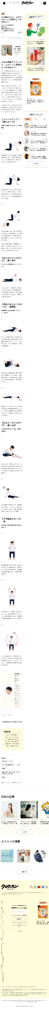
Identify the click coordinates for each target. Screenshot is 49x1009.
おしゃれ (1, 916)
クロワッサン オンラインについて (7, 986)
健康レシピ (1, 968)
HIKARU (4, 761)
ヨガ (18, 764)
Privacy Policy (34, 1001)
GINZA (20, 1000)
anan (3, 1000)
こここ (16, 1001)
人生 (3, 942)
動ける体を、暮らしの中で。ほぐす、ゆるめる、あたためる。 (11, 773)
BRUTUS (6, 1000)
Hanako (24, 1000)
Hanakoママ (40, 1000)
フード (1, 927)
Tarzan (32, 1000)
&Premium (28, 1000)
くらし (3, 922)
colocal (35, 1000)
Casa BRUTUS (15, 1000)
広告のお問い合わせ (23, 986)
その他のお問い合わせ (32, 986)
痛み (3, 777)
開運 (1, 939)
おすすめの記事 (1, 949)
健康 (3, 13)
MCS (19, 1001)
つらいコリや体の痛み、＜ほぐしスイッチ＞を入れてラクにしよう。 (12, 736)
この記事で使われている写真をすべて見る (12, 721)
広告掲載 (29, 1001)
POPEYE (10, 1000)
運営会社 (16, 986)
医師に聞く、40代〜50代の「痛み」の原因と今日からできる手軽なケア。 (12, 745)
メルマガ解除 (19, 931)
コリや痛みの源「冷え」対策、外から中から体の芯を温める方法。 (12, 741)
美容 (3, 911)
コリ (10, 761)
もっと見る (35, 163)
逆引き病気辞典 (3, 977)
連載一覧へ (24, 871)
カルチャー (3, 933)
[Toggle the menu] (4, 3)
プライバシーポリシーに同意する (20, 915)
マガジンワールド (23, 1001)
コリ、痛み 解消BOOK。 (8, 764)
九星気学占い (3, 959)
